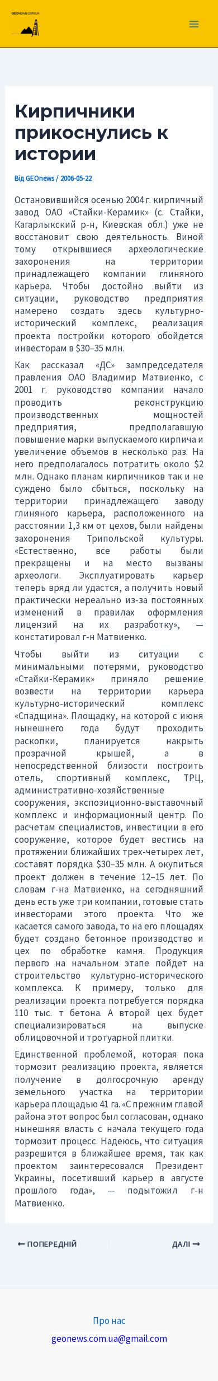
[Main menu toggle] (194, 24)
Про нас (109, 1320)
